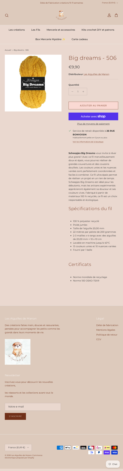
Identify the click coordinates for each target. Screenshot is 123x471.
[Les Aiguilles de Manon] (61, 15)
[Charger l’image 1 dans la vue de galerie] (33, 83)
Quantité (74, 84)
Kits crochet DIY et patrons (98, 29)
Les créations (17, 29)
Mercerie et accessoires (61, 29)
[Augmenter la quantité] (84, 91)
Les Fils (35, 29)
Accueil (8, 50)
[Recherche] (7, 15)
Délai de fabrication (107, 325)
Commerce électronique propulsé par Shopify (23, 456)
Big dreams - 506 (21, 50)
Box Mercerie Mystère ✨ (50, 39)
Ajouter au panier (93, 105)
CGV (98, 339)
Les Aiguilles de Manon (96, 74)
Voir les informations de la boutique (88, 142)
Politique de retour (106, 334)
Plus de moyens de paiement (93, 124)
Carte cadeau (80, 39)
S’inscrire (15, 416)
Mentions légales (105, 329)
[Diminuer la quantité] (71, 91)
